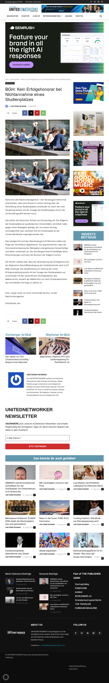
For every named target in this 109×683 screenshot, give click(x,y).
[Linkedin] (87, 633)
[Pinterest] (37, 113)
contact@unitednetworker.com (52, 645)
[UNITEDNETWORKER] (7, 106)
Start (7, 79)
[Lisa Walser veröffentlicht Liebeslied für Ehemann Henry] (77, 271)
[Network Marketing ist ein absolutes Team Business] (9, 581)
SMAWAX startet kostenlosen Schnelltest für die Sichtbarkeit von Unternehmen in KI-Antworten (93, 249)
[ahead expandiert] (54, 540)
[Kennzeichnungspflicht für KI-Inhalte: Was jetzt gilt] (88, 540)
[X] (102, 1)
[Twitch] (98, 1)
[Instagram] (94, 1)
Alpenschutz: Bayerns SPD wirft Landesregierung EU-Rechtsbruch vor (55, 359)
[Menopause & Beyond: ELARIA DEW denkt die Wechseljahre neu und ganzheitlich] (77, 281)
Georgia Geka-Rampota (82, 557)
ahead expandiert (47, 550)
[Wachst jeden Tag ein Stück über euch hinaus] (9, 590)
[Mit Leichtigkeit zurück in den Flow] (77, 262)
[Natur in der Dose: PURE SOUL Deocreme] (77, 293)
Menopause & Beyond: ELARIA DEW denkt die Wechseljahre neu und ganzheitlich (20, 521)
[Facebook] (91, 1)
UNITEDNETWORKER (18, 106)
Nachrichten (15, 79)
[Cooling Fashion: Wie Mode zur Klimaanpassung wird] (77, 302)
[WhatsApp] (43, 113)
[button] (100, 16)
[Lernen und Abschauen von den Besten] (9, 600)
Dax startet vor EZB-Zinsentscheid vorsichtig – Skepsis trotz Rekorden (17, 359)
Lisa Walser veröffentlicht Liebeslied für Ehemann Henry (93, 271)
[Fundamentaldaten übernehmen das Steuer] (77, 312)
